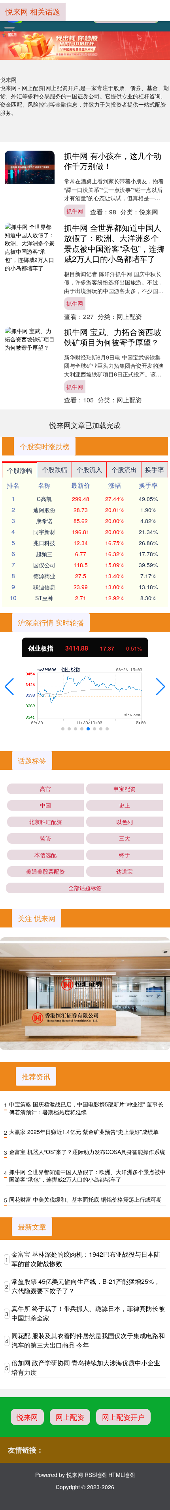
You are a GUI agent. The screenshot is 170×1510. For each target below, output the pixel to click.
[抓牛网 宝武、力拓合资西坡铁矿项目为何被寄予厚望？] (30, 339)
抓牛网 (74, 211)
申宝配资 (124, 789)
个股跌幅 (54, 469)
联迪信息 (44, 587)
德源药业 (44, 576)
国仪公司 (44, 565)
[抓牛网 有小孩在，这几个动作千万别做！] (30, 167)
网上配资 (70, 1417)
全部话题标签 (85, 888)
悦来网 (27, 1417)
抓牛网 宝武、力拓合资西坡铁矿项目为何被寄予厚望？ (112, 337)
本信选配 (45, 855)
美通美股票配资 (45, 871)
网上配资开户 (123, 1417)
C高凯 (44, 499)
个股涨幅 (19, 470)
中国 (45, 805)
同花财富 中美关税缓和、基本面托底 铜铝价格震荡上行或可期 (85, 1199)
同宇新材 (44, 532)
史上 (124, 805)
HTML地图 (121, 1475)
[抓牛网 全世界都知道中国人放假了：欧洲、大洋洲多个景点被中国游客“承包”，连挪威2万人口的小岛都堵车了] (30, 247)
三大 (124, 838)
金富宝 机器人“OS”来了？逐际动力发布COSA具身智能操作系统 (87, 1152)
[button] (9, 686)
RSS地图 (96, 1475)
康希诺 (44, 521)
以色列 (124, 822)
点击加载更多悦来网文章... (85, 425)
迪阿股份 (44, 510)
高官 (45, 789)
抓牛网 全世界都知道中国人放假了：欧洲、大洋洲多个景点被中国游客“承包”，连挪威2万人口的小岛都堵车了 (114, 243)
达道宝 (124, 871)
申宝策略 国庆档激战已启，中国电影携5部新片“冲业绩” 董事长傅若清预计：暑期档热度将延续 (86, 1108)
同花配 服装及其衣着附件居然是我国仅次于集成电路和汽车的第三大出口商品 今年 (88, 1340)
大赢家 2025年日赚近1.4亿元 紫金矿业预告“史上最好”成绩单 (84, 1132)
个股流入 (89, 469)
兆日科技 (44, 543)
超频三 (44, 554)
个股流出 (124, 469)
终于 (124, 855)
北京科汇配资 (45, 822)
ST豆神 (44, 598)
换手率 (154, 469)
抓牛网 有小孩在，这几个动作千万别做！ (112, 160)
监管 (45, 838)
